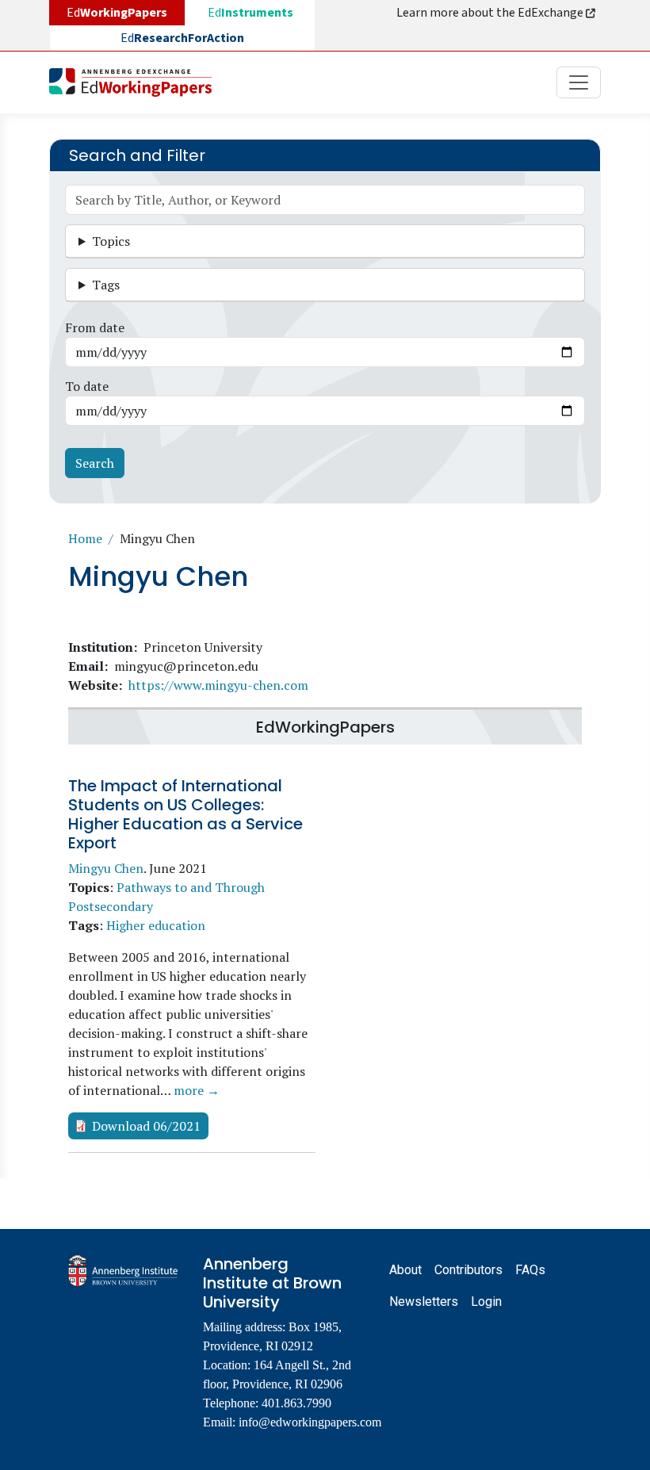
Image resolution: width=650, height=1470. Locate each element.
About (405, 1269)
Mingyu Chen (105, 868)
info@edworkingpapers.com (310, 1422)
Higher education (155, 925)
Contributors (468, 1269)
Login (486, 1301)
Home (85, 538)
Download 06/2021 (146, 1126)
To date (87, 386)
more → (197, 1090)
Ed (250, 12)
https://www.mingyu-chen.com (218, 685)
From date (94, 327)
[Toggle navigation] (578, 82)
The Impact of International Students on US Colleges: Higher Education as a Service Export (185, 814)
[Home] (136, 82)
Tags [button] (106, 284)
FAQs (530, 1269)
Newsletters (423, 1301)
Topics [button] (111, 241)
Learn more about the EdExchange (491, 12)
